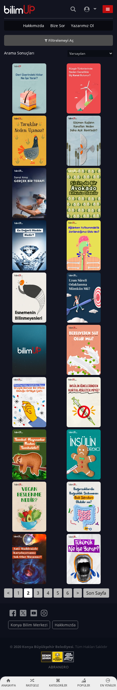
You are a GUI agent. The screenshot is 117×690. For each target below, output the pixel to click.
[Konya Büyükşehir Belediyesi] (58, 657)
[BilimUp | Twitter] (23, 613)
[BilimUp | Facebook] (12, 613)
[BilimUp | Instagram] (44, 613)
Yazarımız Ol (82, 25)
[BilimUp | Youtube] (33, 613)
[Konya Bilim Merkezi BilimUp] (19, 9)
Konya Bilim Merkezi (29, 624)
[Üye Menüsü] (89, 9)
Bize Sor (57, 25)
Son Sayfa (96, 593)
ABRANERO (58, 667)
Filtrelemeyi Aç (60, 40)
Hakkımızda (33, 25)
